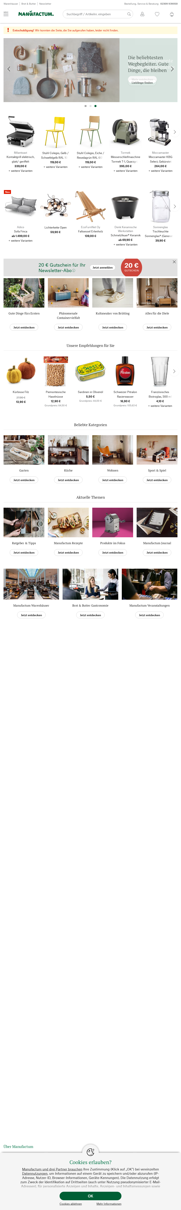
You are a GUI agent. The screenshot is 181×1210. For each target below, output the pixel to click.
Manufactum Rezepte (68, 543)
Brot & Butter (28, 3)
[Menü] (6, 14)
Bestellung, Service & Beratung (151, 3)
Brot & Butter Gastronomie (90, 605)
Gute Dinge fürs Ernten (24, 313)
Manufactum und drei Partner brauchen (52, 1169)
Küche (68, 470)
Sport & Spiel (157, 470)
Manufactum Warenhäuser (31, 605)
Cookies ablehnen (71, 1203)
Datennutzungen (35, 1173)
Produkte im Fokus (112, 543)
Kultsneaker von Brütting (113, 313)
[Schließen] (174, 262)
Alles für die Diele (157, 313)
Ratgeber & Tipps (24, 543)
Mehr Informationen (109, 1203)
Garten (24, 470)
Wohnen (112, 470)
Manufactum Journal (157, 543)
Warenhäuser (11, 3)
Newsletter (45, 3)
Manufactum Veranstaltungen (149, 605)
